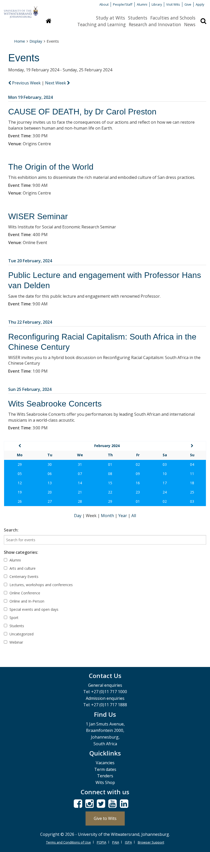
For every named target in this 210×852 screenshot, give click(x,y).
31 (80, 464)
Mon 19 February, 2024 (30, 97)
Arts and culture (22, 568)
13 (50, 482)
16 (138, 482)
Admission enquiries (105, 698)
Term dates (105, 769)
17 (165, 482)
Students (137, 18)
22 (110, 492)
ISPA (128, 842)
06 (50, 473)
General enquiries (105, 685)
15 (110, 482)
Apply (200, 4)
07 (80, 473)
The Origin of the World (50, 166)
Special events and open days (33, 609)
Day (78, 515)
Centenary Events (23, 576)
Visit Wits (173, 4)
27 (50, 501)
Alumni (142, 4)
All (133, 515)
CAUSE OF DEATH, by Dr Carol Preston (82, 111)
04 (192, 464)
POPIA (101, 842)
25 (192, 492)
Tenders (105, 776)
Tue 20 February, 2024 (30, 261)
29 (20, 464)
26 (20, 501)
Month (108, 515)
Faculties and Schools (172, 18)
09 (138, 473)
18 (192, 482)
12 (20, 482)
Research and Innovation (155, 24)
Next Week (56, 83)
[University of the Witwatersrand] (21, 10)
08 (110, 473)
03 (165, 464)
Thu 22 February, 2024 (30, 322)
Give (187, 4)
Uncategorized (21, 634)
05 (20, 473)
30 (50, 464)
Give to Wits (105, 818)
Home (19, 41)
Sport (13, 617)
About (104, 4)
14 (80, 482)
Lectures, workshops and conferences (40, 584)
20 (50, 492)
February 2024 (107, 445)
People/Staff (122, 4)
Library (157, 4)
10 (165, 473)
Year (123, 515)
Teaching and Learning (101, 24)
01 (110, 464)
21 (80, 492)
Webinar (15, 642)
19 (20, 492)
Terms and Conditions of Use (68, 842)
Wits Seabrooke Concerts (55, 403)
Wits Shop (105, 782)
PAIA (115, 842)
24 (165, 492)
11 (192, 473)
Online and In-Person (26, 601)
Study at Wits (110, 18)
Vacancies (105, 763)
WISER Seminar (38, 216)
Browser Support (151, 842)
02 (138, 464)
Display (35, 41)
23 (138, 492)
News (189, 24)
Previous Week (26, 83)
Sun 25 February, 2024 (29, 389)
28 (80, 501)
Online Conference (24, 592)
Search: (11, 530)
